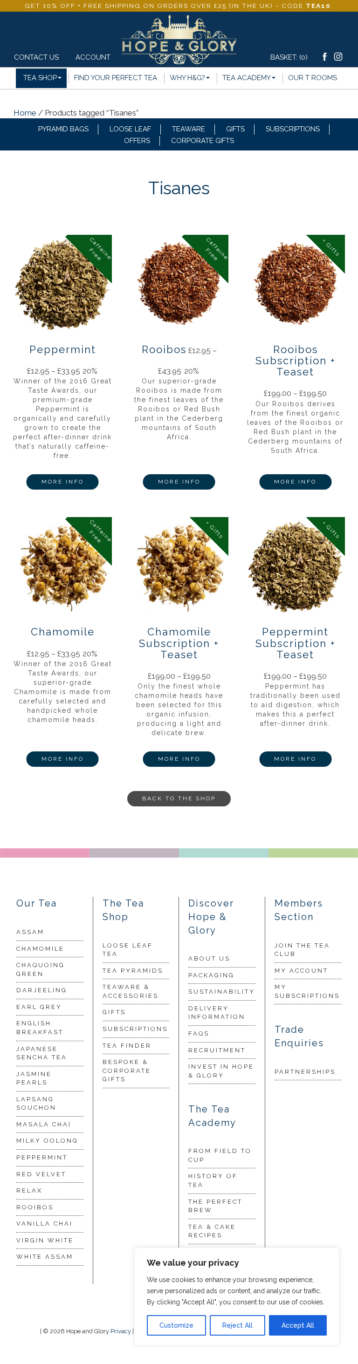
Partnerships (305, 1071)
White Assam (44, 1256)
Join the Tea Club (302, 950)
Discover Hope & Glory (211, 916)
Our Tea (36, 903)
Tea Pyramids (133, 970)
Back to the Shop (179, 798)
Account (90, 57)
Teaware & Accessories (130, 991)
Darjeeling (41, 990)
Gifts (235, 129)
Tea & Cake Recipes (212, 1231)
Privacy (120, 1331)
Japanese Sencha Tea (41, 1053)
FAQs (198, 1033)
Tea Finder (127, 1045)
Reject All (237, 1325)
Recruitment (217, 1050)
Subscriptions (293, 129)
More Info (62, 481)
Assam (30, 931)
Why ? (187, 78)
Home (25, 112)
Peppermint (42, 1157)
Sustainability (221, 991)
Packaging (211, 975)
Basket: (289, 57)
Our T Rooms (312, 78)
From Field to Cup (220, 1155)
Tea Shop (40, 78)
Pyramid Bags (63, 129)
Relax (29, 1190)
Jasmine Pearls (34, 1078)
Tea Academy (246, 78)
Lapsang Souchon (36, 1104)
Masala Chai (43, 1124)
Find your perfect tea (115, 78)
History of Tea (213, 1180)
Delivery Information (216, 1013)
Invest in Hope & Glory (221, 1071)
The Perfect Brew (215, 1206)
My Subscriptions (307, 991)
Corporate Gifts (202, 140)
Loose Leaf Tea (128, 950)
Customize (176, 1325)
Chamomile (40, 948)
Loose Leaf (130, 129)
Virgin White (45, 1240)
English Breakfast (39, 1028)
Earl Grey (39, 1006)
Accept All (298, 1325)
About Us (209, 958)
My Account (301, 970)
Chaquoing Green (40, 969)
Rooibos (35, 1207)
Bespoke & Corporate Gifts (127, 1070)
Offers (137, 140)
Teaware (188, 129)
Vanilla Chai (44, 1223)
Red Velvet (41, 1174)
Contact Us (36, 57)
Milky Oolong (47, 1140)
